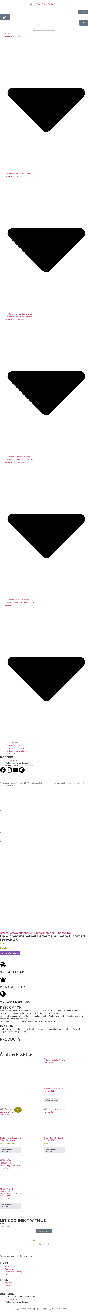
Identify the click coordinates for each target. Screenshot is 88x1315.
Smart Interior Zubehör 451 (38, 783)
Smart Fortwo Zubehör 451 (16, 783)
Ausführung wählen (7, 1150)
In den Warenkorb (10, 953)
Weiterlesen (51, 1100)
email (2, 1223)
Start (2, 783)
